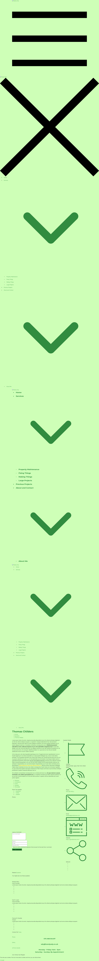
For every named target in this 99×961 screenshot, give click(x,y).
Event (16, 783)
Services (6, 180)
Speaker (17, 785)
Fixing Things (9, 279)
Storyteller (17, 787)
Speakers (17, 736)
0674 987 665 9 (70, 791)
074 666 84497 (49, 939)
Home (5, 177)
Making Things (10, 282)
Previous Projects (8, 287)
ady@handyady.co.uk (49, 944)
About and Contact (8, 290)
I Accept (2, 960)
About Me (8, 386)
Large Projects (10, 284)
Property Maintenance (11, 276)
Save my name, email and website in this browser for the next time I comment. (32, 847)
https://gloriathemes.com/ (73, 839)
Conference (18, 782)
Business (17, 780)
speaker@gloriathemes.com (73, 815)
